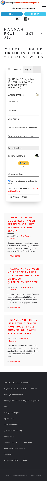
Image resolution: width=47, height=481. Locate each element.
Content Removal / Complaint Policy (18, 442)
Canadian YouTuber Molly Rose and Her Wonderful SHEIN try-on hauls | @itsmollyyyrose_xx (23, 275)
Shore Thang (25, 236)
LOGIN (11, 14)
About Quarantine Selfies (14, 394)
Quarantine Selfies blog (13, 430)
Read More (15, 256)
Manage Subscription (12, 412)
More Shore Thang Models (14, 448)
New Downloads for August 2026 (28, 2)
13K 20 (25, 18)
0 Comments (12, 238)
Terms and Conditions (12, 424)
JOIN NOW (35, 14)
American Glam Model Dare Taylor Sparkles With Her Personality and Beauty (21, 224)
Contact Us (8, 454)
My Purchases (9, 418)
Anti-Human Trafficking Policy (15, 460)
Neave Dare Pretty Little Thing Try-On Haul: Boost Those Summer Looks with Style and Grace (23, 327)
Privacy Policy (9, 436)
